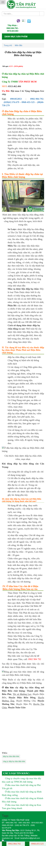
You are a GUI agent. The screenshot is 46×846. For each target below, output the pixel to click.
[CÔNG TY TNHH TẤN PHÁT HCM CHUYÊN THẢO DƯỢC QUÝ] (23, 4)
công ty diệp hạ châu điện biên (14, 761)
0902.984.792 (12, 28)
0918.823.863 (12, 30)
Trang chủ (8, 45)
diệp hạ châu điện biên (11, 756)
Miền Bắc (18, 45)
